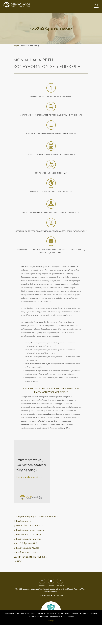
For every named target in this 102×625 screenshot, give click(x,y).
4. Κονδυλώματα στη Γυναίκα (29, 530)
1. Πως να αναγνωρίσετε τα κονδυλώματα (36, 516)
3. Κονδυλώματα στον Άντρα (29, 525)
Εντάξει (51, 621)
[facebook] (42, 581)
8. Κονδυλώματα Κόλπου (26, 548)
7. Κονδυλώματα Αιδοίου (26, 543)
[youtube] (51, 581)
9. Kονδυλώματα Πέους (26, 552)
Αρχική (16, 46)
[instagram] (60, 581)
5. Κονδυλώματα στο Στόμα (28, 534)
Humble (59, 595)
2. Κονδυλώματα (22, 521)
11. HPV (18, 561)
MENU (96, 5)
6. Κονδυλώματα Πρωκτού (27, 539)
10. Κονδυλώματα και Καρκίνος (30, 557)
